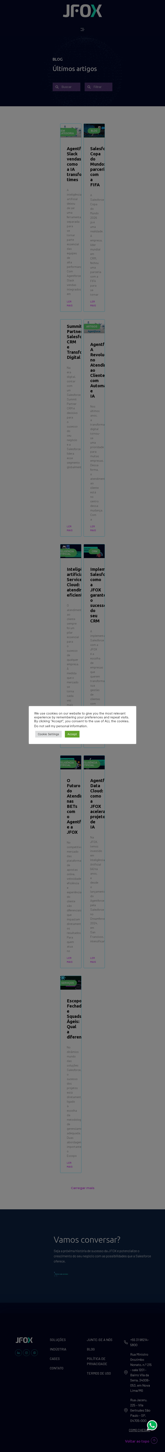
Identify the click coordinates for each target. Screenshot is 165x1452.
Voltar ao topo (137, 1441)
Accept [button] (72, 734)
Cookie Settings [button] (48, 734)
